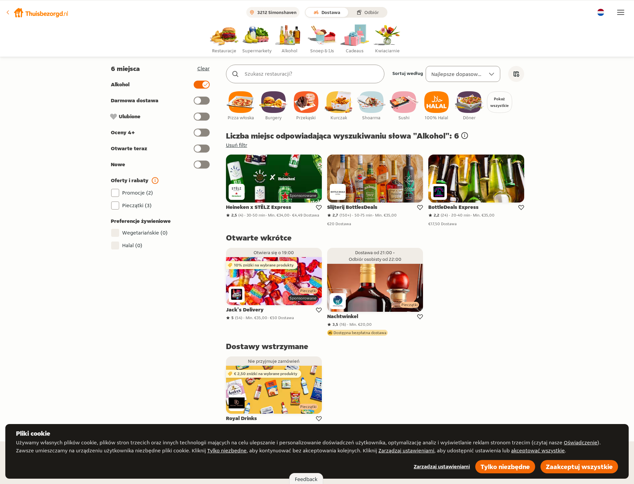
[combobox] (312, 74)
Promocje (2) (137, 192)
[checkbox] (241, 106)
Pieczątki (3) (137, 205)
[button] (37, 12)
